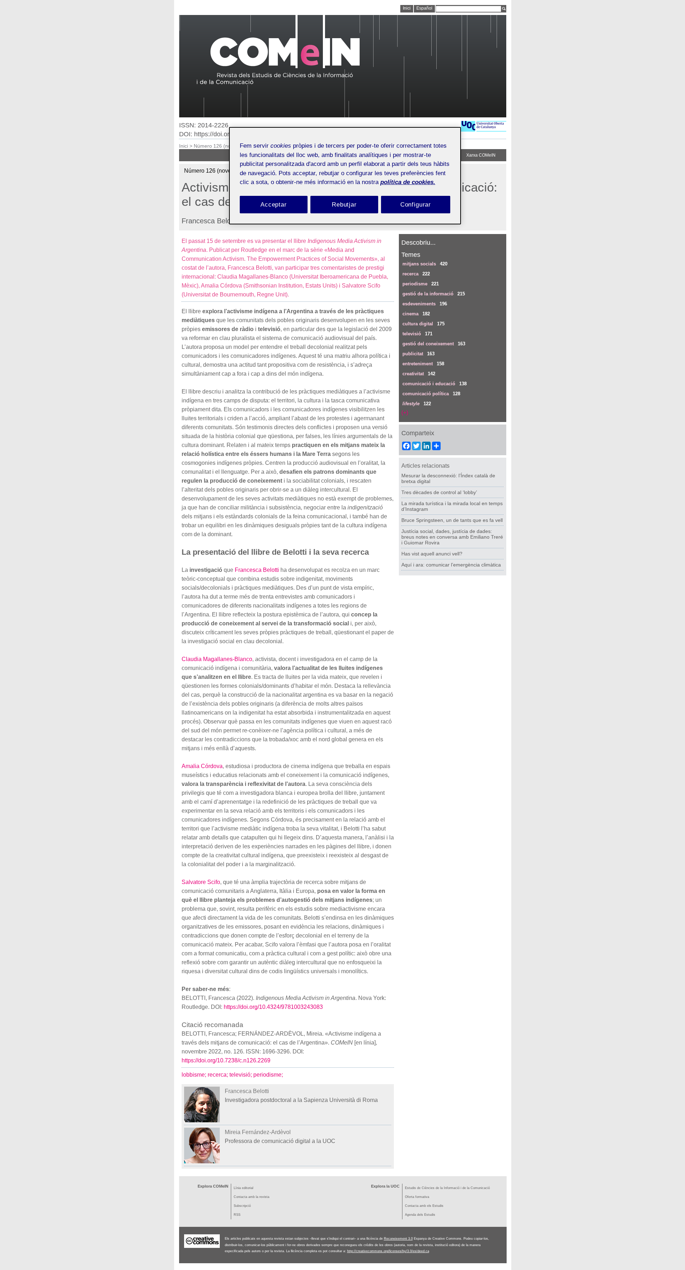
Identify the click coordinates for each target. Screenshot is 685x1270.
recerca (410, 273)
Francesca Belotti (257, 570)
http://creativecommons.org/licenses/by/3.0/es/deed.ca (388, 1251)
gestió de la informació (427, 293)
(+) (404, 413)
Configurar (415, 204)
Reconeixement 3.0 (398, 1238)
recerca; (218, 1075)
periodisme (414, 283)
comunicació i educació (428, 383)
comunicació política (425, 393)
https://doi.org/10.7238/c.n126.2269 (226, 1060)
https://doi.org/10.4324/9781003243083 (273, 1007)
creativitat (413, 373)
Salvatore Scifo (201, 882)
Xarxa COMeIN (481, 155)
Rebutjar (344, 204)
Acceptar (273, 204)
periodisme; (268, 1075)
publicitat (412, 353)
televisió (411, 333)
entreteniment (417, 363)
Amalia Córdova (202, 766)
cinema (410, 313)
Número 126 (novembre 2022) (228, 146)
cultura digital (417, 323)
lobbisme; (195, 1075)
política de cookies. (407, 182)
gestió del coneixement (428, 343)
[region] (345, 175)
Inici (183, 146)
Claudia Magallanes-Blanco (217, 659)
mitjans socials (419, 263)
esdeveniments (419, 303)
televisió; (241, 1075)
